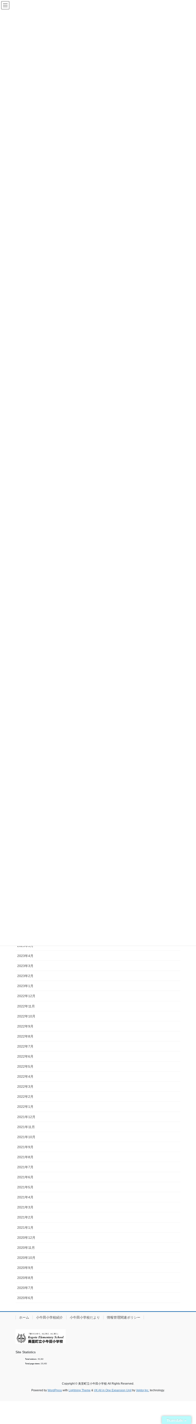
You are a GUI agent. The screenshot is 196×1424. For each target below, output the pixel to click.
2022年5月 (25, 1066)
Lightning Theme (80, 1390)
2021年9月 (25, 1147)
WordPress (55, 1390)
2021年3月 (25, 1207)
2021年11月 (26, 1127)
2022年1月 (25, 1107)
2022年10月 (26, 1016)
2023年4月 (25, 956)
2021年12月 (26, 1117)
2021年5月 (25, 1187)
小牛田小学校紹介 (49, 1317)
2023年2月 (25, 976)
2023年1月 (25, 986)
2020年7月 (25, 1288)
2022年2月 (25, 1096)
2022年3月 (25, 1086)
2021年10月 (26, 1137)
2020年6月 (25, 1298)
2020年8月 (25, 1278)
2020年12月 (26, 1237)
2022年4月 (25, 1076)
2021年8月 (25, 1157)
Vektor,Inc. (142, 1390)
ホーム (24, 1317)
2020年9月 (25, 1268)
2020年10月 (26, 1258)
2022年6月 (25, 1056)
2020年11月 (26, 1248)
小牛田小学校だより (85, 1317)
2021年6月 (25, 1177)
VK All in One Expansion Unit (112, 1390)
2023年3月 (25, 966)
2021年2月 (25, 1217)
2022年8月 (25, 1036)
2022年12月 (26, 996)
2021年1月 (25, 1227)
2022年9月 (25, 1026)
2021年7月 (25, 1167)
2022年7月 (25, 1046)
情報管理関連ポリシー (123, 1317)
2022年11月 (26, 1006)
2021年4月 (25, 1197)
